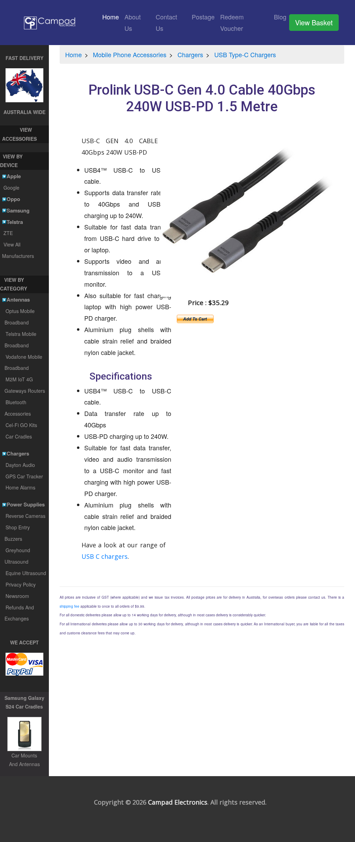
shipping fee (69, 606)
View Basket (314, 22)
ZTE (7, 232)
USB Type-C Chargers (245, 54)
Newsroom (17, 595)
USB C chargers (104, 556)
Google (11, 187)
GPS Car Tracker (24, 476)
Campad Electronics (177, 802)
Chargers (190, 54)
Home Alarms (20, 487)
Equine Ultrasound (26, 573)
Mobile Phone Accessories (129, 54)
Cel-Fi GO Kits (21, 425)
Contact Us (166, 22)
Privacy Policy (21, 584)
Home (112, 16)
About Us (132, 22)
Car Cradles (19, 436)
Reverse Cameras (25, 515)
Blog (280, 16)
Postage (203, 16)
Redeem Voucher (232, 22)
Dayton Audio (20, 464)
